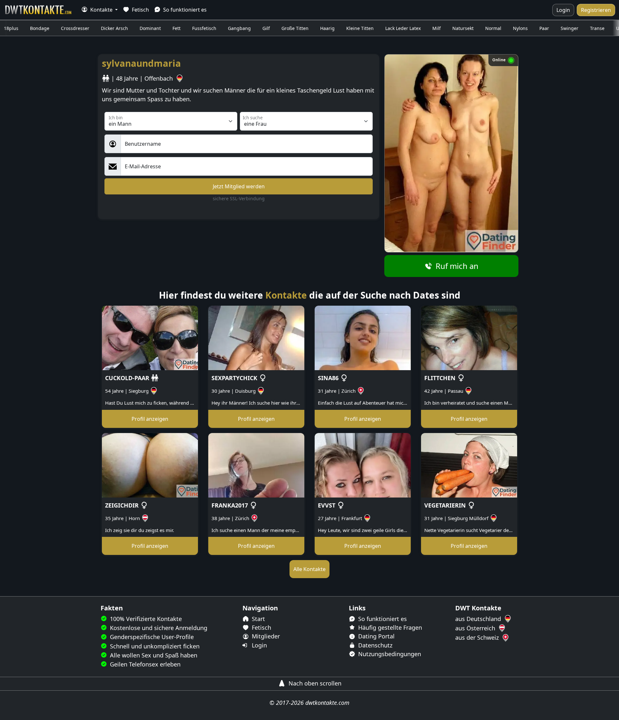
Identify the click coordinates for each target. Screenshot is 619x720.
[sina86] (363, 337)
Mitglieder (265, 636)
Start (257, 619)
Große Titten (295, 28)
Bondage (39, 28)
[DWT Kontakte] (39, 10)
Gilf (266, 28)
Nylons (520, 28)
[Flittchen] (469, 337)
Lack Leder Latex (403, 28)
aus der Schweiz (477, 637)
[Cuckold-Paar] (150, 337)
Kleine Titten (360, 28)
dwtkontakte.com (327, 702)
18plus (11, 28)
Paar (544, 28)
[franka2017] (256, 464)
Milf (436, 28)
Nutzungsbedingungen (389, 654)
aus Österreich (476, 628)
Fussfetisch (204, 28)
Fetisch (140, 9)
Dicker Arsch (114, 28)
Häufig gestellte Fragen (389, 627)
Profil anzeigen (150, 418)
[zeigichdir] (150, 464)
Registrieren (596, 10)
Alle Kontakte (309, 569)
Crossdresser (75, 28)
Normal (493, 28)
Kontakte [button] (101, 9)
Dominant (150, 28)
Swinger (569, 28)
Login (563, 10)
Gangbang (239, 28)
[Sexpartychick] (256, 337)
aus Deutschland (479, 619)
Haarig (327, 28)
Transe (597, 28)
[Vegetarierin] (469, 464)
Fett (176, 28)
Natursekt (463, 28)
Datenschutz (374, 645)
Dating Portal (376, 636)
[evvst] (363, 464)
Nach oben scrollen (314, 683)
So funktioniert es (184, 9)
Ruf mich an (456, 266)
